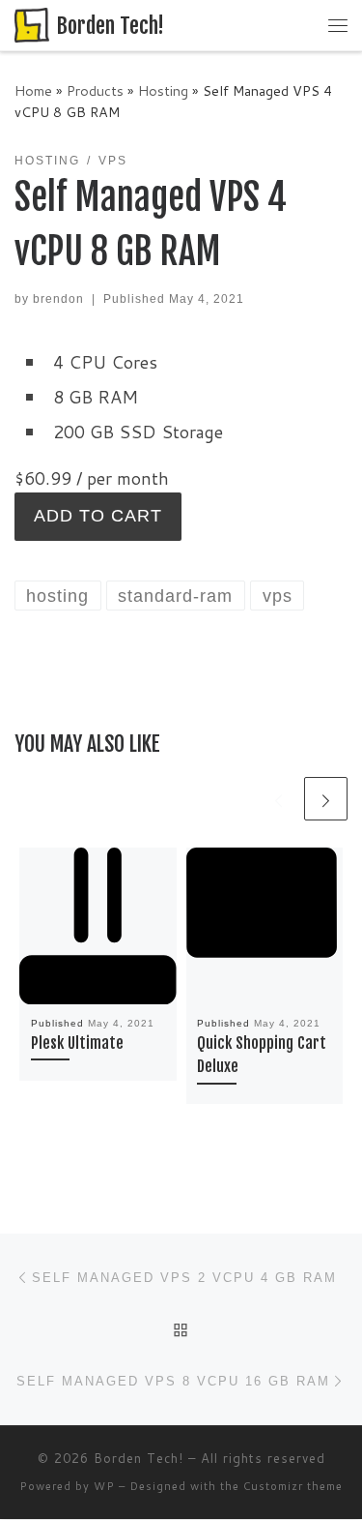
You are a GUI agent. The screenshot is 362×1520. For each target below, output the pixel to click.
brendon (58, 299)
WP (104, 1486)
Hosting (163, 90)
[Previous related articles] (278, 798)
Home (33, 90)
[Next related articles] (326, 798)
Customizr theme (293, 1486)
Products (95, 90)
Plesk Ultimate (77, 1043)
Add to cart (98, 515)
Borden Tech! (138, 1458)
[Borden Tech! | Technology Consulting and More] (31, 25)
